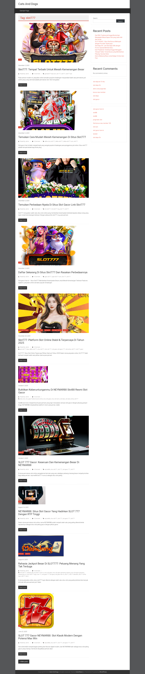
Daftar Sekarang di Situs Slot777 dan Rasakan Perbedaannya (52, 272)
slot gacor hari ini (56, 330)
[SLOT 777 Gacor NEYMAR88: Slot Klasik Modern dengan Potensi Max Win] (36, 610)
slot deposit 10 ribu (99, 81)
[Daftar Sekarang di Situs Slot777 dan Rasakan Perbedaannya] (47, 245)
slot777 (63, 73)
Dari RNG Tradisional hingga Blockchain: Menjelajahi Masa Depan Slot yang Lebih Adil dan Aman (108, 37)
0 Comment (37, 73)
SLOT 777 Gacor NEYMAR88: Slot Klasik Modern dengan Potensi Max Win (50, 637)
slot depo (96, 96)
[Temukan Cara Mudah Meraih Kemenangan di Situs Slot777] (47, 110)
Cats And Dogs (28, 4)
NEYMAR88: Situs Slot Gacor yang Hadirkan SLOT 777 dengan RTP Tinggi (49, 513)
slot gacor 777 (61, 349)
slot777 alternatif (73, 574)
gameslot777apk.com (50, 73)
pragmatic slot (97, 119)
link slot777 (48, 209)
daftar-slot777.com (68, 141)
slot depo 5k (97, 85)
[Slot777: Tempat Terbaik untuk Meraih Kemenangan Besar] (53, 42)
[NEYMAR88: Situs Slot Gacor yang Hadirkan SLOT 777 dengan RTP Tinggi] (31, 495)
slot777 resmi (25, 576)
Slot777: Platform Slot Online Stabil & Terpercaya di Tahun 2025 (51, 341)
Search (95, 18)
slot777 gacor (79, 349)
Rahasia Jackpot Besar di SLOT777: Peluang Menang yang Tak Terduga (51, 565)
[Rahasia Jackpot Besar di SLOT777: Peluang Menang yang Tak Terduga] (41, 546)
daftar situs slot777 (50, 141)
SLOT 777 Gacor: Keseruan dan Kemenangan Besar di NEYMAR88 (48, 464)
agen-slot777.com (56, 276)
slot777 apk (69, 73)
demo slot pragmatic (99, 89)
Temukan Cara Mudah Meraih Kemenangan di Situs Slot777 (52, 137)
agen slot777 (48, 276)
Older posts (24, 661)
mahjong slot (30, 572)
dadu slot (22, 399)
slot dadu (62, 399)
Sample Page (24, 11)
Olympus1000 (34, 330)
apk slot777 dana (23, 330)
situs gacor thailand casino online (34, 399)
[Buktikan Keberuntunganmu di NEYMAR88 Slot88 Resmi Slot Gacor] (33, 374)
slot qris (21, 554)
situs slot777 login (32, 574)
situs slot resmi (56, 399)
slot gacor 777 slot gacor (48, 574)
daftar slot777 (59, 141)
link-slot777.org (55, 209)
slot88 (95, 112)
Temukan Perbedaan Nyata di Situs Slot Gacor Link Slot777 (51, 204)
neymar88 (47, 469)
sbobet (95, 134)
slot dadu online (70, 399)
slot (20, 59)
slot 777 (59, 73)
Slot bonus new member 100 (102, 123)
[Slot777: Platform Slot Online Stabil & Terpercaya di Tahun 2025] (53, 313)
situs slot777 (40, 349)
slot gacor (47, 330)
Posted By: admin (24, 73)
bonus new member (99, 92)
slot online (68, 349)
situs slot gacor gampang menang (61, 572)
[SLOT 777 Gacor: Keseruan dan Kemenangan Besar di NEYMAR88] (53, 435)
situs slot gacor (47, 399)
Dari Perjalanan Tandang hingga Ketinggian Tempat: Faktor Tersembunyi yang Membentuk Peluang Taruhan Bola (109, 52)
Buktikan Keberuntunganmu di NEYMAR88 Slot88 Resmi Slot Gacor (52, 391)
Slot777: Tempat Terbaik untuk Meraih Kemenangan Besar (51, 69)
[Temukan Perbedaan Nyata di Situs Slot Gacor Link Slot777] (53, 178)
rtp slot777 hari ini (39, 572)
